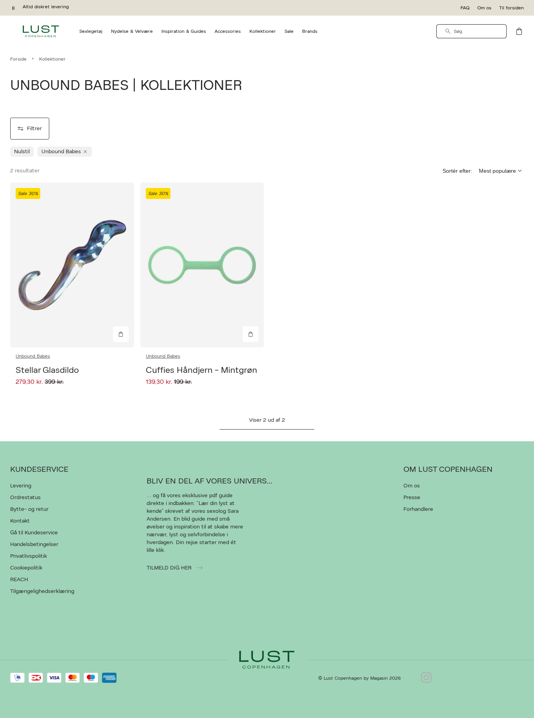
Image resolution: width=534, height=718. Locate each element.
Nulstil (22, 151)
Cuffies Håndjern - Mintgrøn (201, 370)
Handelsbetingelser (34, 544)
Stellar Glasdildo (47, 370)
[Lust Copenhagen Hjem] (41, 31)
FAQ (465, 7)
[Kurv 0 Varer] (519, 31)
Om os (484, 7)
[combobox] (471, 31)
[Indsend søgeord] (448, 31)
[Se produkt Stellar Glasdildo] (72, 265)
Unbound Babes (33, 356)
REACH (19, 579)
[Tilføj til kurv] (121, 334)
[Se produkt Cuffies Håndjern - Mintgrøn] (202, 265)
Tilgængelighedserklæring (42, 591)
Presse (411, 497)
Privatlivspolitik (28, 556)
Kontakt (20, 521)
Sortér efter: (457, 171)
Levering (20, 486)
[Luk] (390, 398)
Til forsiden (511, 7)
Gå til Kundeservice (34, 532)
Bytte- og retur (29, 509)
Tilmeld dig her (170, 568)
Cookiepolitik (26, 568)
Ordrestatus (25, 497)
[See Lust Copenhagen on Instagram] (426, 678)
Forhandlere (418, 509)
